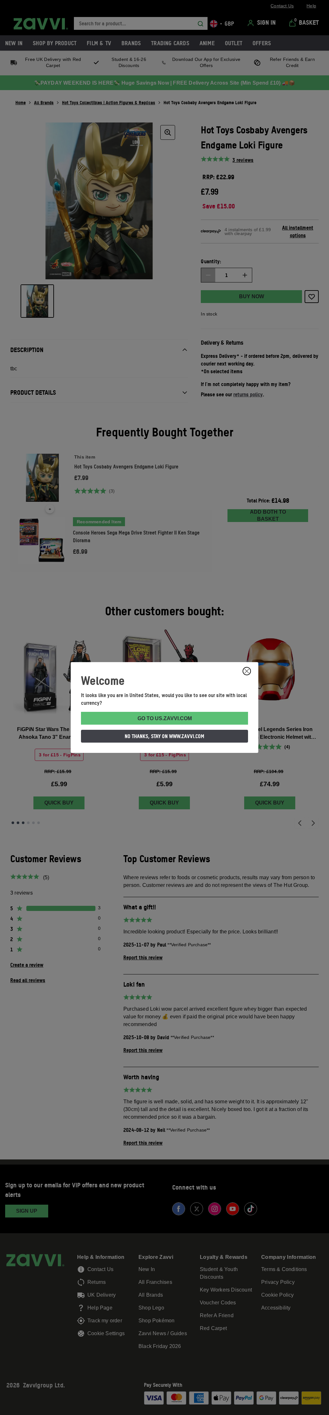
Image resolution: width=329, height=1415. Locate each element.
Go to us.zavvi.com (165, 718)
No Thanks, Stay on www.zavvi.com (164, 736)
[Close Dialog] (247, 671)
